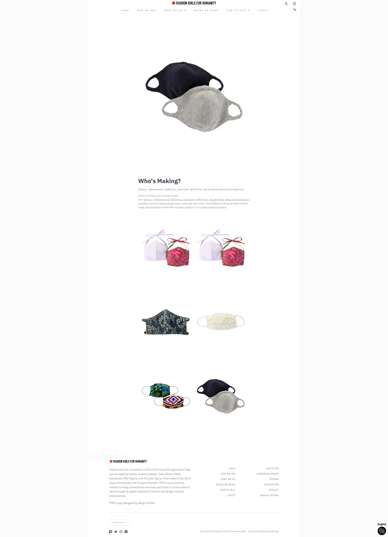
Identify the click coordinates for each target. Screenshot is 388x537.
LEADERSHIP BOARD (267, 473)
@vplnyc (148, 199)
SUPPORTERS (271, 484)
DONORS (274, 479)
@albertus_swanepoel (183, 199)
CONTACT (273, 489)
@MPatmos (202, 199)
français (118, 522)
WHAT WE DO (174, 10)
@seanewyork (161, 199)
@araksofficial (216, 199)
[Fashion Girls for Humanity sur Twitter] (115, 531)
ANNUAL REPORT (269, 495)
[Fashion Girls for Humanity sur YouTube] (126, 531)
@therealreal (166, 203)
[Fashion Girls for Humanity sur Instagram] (120, 531)
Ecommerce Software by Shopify (263, 531)
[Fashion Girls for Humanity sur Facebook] (110, 531)
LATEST (263, 10)
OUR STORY (272, 468)
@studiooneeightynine (238, 199)
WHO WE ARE (146, 10)
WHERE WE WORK (206, 10)
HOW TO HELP (237, 10)
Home (125, 10)
